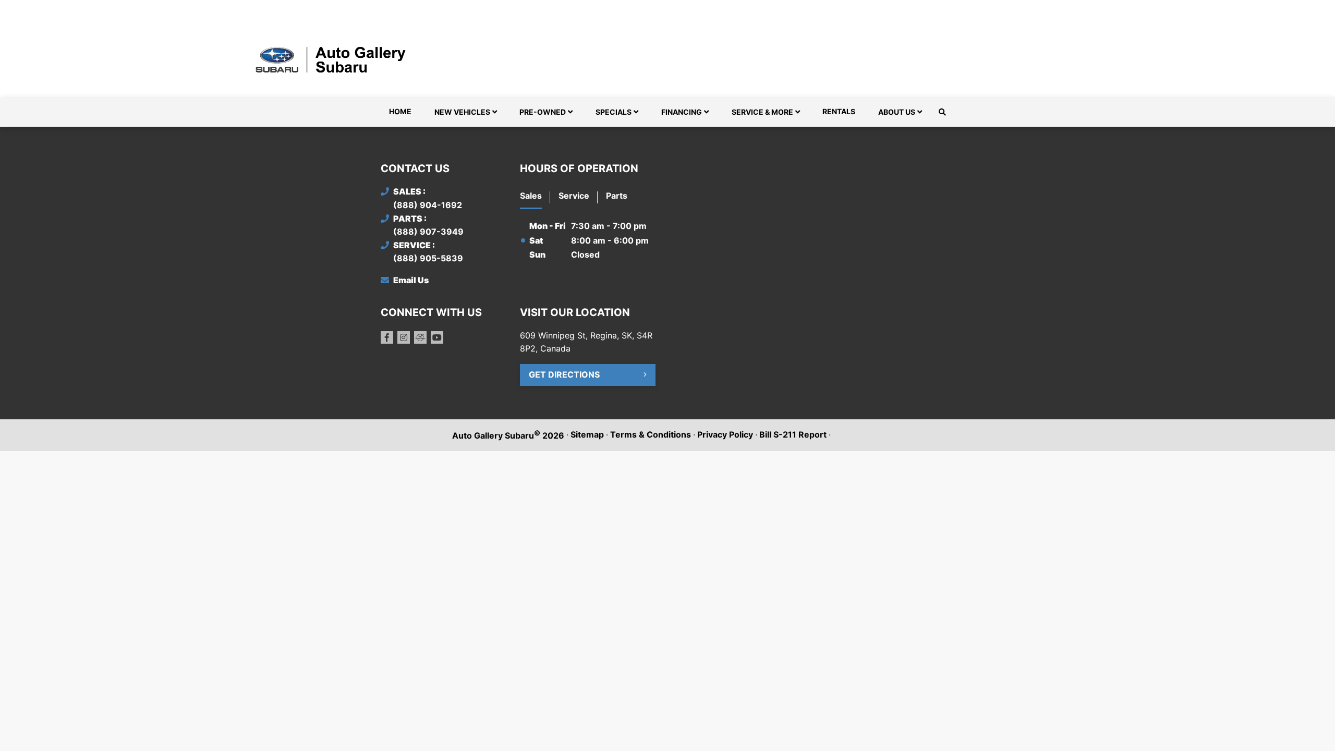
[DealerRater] (420, 337)
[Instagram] (403, 337)
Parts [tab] (616, 195)
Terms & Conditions (650, 434)
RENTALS (838, 111)
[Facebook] (387, 337)
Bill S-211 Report (793, 434)
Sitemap (587, 434)
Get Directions (564, 374)
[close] (943, 9)
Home (400, 111)
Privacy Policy (725, 434)
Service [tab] (574, 195)
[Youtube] (437, 337)
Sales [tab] (531, 195)
